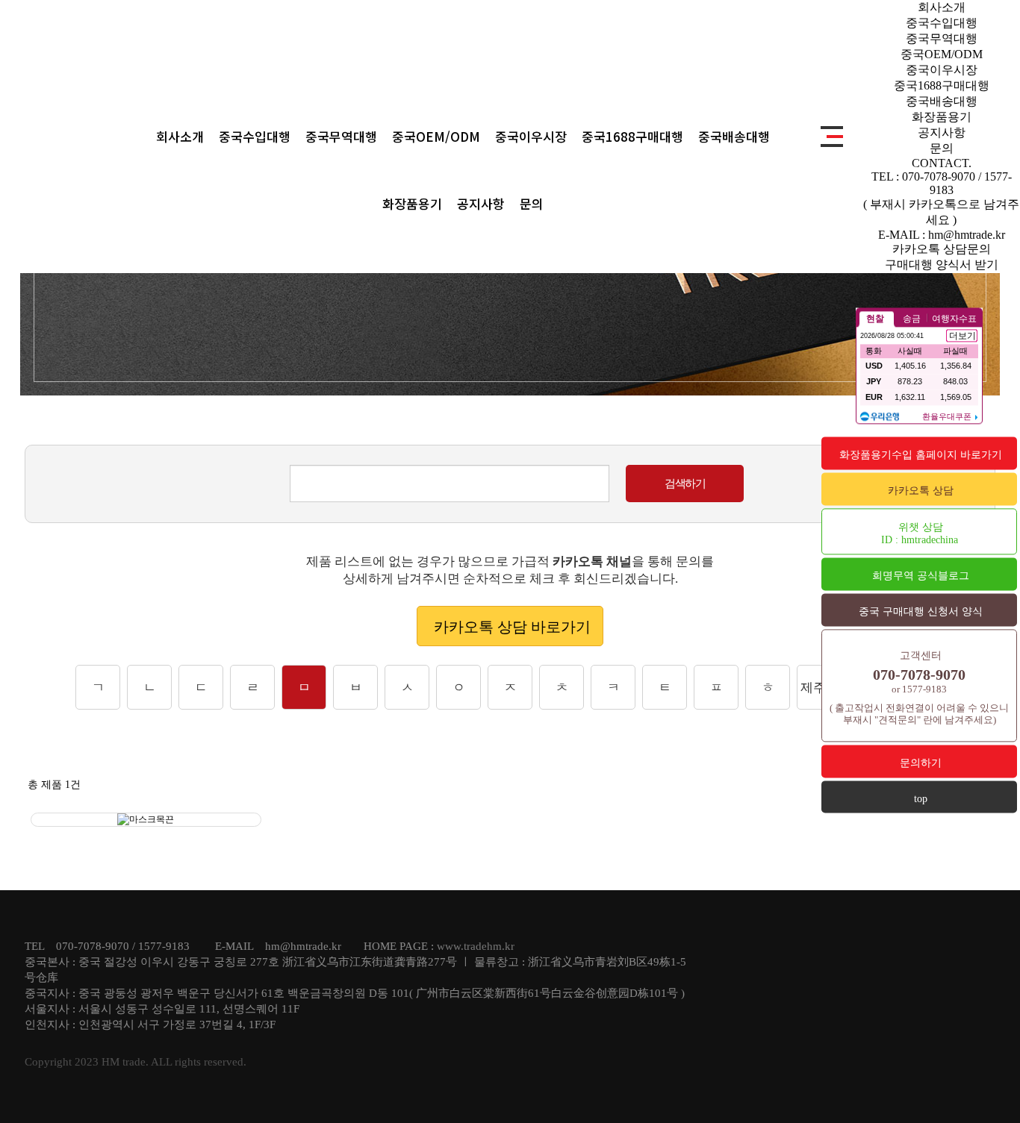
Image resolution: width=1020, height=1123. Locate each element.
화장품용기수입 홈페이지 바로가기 (920, 454)
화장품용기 (412, 203)
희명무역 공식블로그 (920, 575)
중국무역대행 (341, 136)
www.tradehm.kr (475, 946)
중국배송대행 (734, 136)
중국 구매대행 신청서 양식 (921, 611)
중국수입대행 (254, 136)
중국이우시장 (531, 136)
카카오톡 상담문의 (941, 249)
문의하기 (921, 763)
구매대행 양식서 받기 (941, 264)
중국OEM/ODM (436, 136)
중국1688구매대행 (632, 136)
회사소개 (180, 136)
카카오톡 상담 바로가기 (512, 627)
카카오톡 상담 (921, 490)
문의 (532, 203)
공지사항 (481, 203)
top (920, 798)
